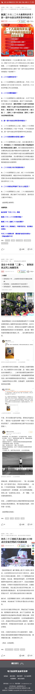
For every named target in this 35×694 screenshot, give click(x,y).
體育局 (17, 518)
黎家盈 (17, 649)
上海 (12, 518)
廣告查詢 (12, 676)
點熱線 (6, 676)
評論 (23, 2)
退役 (23, 518)
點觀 (26, 2)
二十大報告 (19, 240)
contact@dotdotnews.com (26, 683)
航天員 (23, 649)
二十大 (8, 240)
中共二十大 (5, 243)
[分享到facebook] (33, 546)
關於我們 (19, 676)
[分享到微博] (33, 554)
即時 (17, 2)
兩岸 (3, 271)
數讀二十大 (4, 21)
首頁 (5, 2)
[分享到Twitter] (33, 551)
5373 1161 (12, 683)
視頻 (20, 2)
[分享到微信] (33, 548)
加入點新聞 (27, 676)
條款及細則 (21, 678)
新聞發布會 (27, 240)
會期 (13, 240)
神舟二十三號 (9, 649)
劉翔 (7, 518)
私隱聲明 (13, 678)
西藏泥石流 (12, 2)
